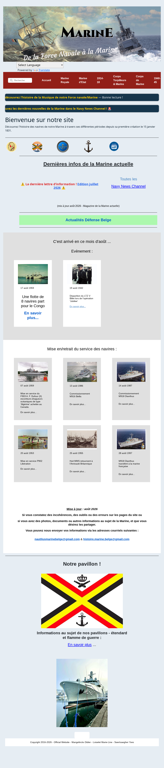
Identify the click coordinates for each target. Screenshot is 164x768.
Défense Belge (98, 220)
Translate (44, 70)
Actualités (75, 220)
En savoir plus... (32, 315)
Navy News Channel (128, 186)
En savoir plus (80, 644)
